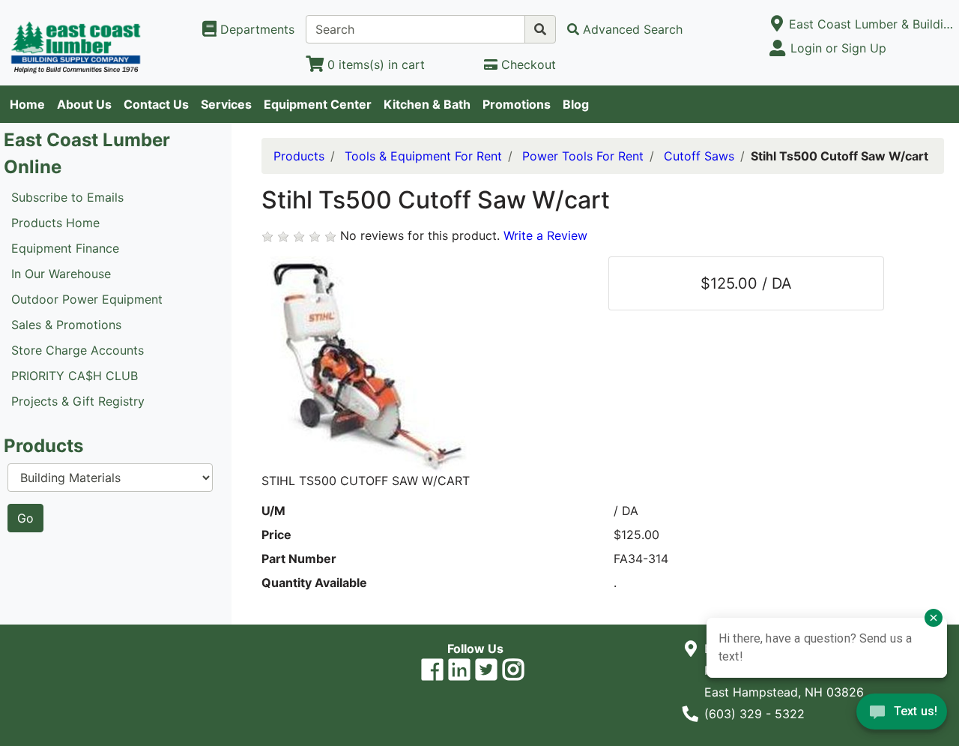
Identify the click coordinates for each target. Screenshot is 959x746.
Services (226, 104)
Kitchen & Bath (427, 104)
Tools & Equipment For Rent (423, 155)
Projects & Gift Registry (78, 401)
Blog (576, 104)
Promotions (516, 104)
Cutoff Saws (699, 155)
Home (27, 104)
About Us (84, 104)
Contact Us (156, 104)
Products (298, 155)
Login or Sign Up (838, 47)
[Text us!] (901, 715)
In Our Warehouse (61, 273)
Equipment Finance (65, 248)
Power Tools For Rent (583, 155)
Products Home (55, 222)
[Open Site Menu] (776, 23)
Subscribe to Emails (67, 197)
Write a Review (545, 235)
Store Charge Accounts (77, 350)
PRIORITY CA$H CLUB (74, 375)
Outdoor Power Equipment (87, 299)
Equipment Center (318, 104)
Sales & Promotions (66, 324)
